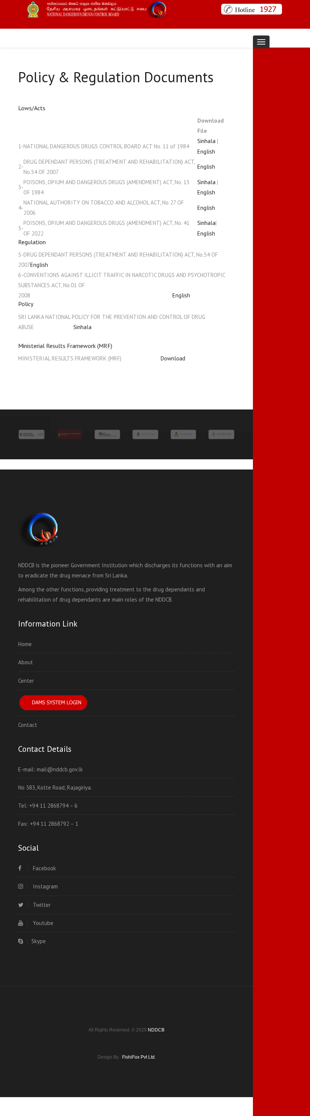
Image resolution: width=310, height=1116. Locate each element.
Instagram (44, 886)
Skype (38, 941)
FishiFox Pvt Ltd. (139, 1057)
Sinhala (206, 141)
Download (153, 358)
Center (26, 680)
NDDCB (156, 1030)
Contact (27, 724)
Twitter (41, 904)
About (25, 662)
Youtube (42, 923)
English (206, 151)
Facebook (43, 868)
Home (25, 644)
